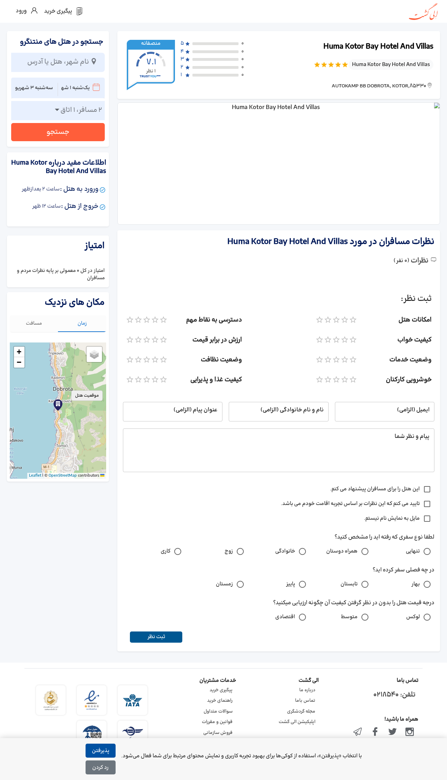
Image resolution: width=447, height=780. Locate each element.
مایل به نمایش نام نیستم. (392, 518)
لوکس (413, 617)
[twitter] (392, 732)
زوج (229, 551)
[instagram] (410, 732)
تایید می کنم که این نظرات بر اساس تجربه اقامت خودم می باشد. (350, 504)
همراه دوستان (342, 551)
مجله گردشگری (301, 711)
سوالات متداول (218, 711)
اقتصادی (285, 617)
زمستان (224, 584)
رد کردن (100, 768)
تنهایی (413, 551)
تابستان (349, 584)
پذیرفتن (100, 751)
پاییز (290, 584)
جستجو (57, 132)
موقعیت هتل (87, 395)
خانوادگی (285, 551)
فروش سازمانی (218, 732)
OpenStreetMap (63, 475)
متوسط (349, 617)
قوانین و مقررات (217, 721)
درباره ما (307, 690)
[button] (58, 405)
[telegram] (358, 732)
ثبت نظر (156, 637)
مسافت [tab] (34, 323)
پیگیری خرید (221, 690)
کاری (165, 551)
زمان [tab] (82, 323)
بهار (415, 584)
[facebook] (375, 732)
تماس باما (305, 700)
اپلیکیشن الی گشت (297, 721)
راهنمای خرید (220, 700)
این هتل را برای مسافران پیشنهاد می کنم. (375, 489)
